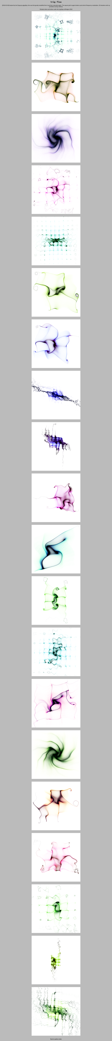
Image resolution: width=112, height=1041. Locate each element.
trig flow (61, 9)
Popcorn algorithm (22, 5)
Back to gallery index (56, 1039)
